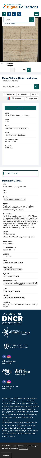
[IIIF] (8, 98)
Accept (6, 455)
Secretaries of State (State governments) (17, 237)
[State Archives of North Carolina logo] (16, 346)
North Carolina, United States (15, 135)
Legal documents (14, 291)
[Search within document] (36, 86)
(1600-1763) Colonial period (13, 269)
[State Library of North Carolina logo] (16, 372)
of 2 (24, 70)
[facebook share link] (4, 356)
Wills (33, 237)
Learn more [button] (23, 449)
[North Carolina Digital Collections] (20, 6)
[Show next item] (29, 70)
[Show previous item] (12, 70)
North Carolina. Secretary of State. (17, 128)
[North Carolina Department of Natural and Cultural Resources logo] (12, 318)
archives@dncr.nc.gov (9, 361)
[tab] (20, 108)
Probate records (9, 234)
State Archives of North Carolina (14, 298)
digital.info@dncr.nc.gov (10, 386)
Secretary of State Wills (10, 81)
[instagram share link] (9, 356)
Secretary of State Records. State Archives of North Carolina (21, 283)
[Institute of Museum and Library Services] (16, 332)
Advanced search (9, 24)
